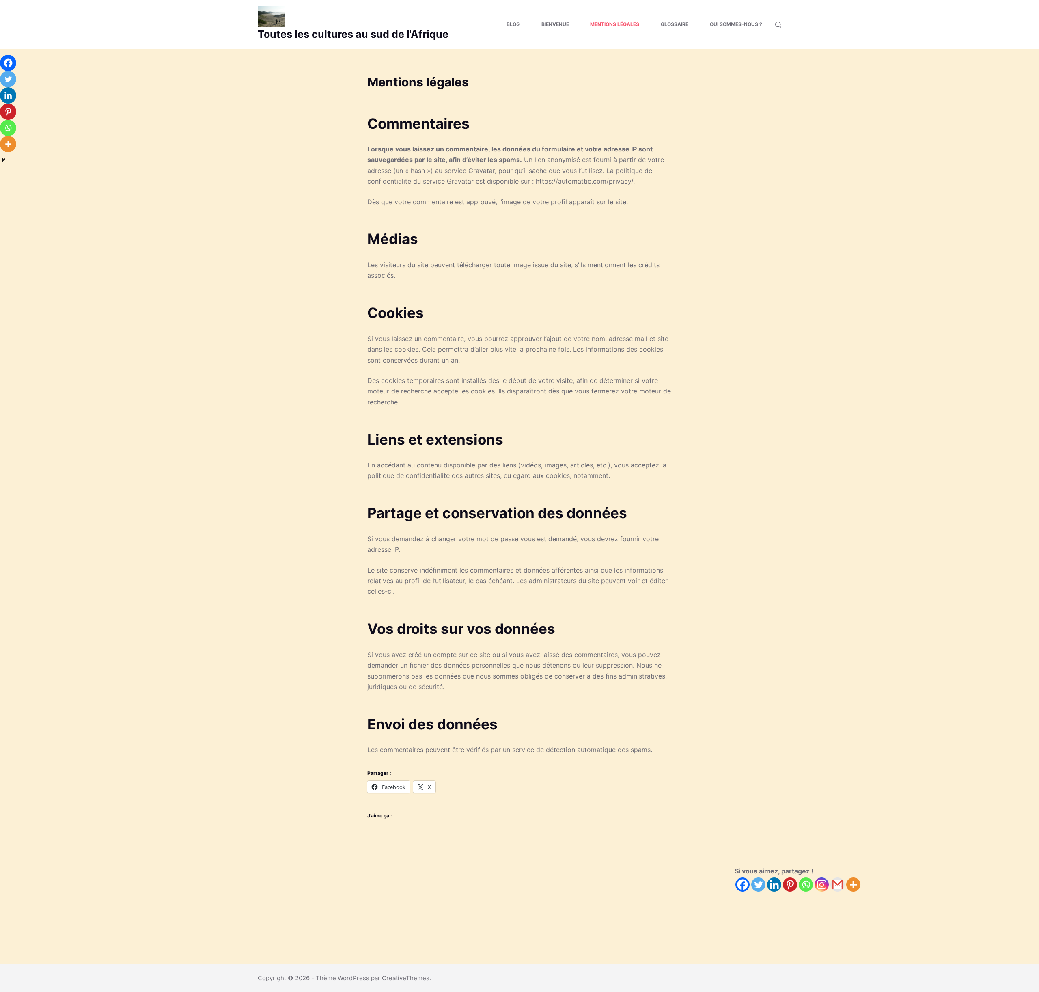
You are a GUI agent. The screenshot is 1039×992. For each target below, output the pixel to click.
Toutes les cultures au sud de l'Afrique (353, 34)
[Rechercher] (778, 25)
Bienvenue (555, 24)
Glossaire (674, 24)
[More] (853, 884)
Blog (513, 24)
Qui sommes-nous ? (736, 24)
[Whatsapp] (806, 884)
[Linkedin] (774, 884)
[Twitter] (758, 884)
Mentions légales (614, 24)
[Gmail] (837, 884)
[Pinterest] (790, 884)
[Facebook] (742, 884)
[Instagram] (822, 884)
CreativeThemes (405, 978)
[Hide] (3, 160)
